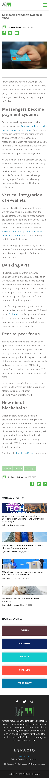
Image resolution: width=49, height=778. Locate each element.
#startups (30, 468)
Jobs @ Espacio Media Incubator (24, 759)
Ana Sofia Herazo (11, 605)
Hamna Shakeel (11, 552)
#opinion (18, 468)
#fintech (7, 468)
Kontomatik (14, 314)
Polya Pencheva (11, 578)
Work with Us (24, 756)
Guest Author (16, 27)
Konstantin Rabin (24, 453)
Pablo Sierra (9, 525)
